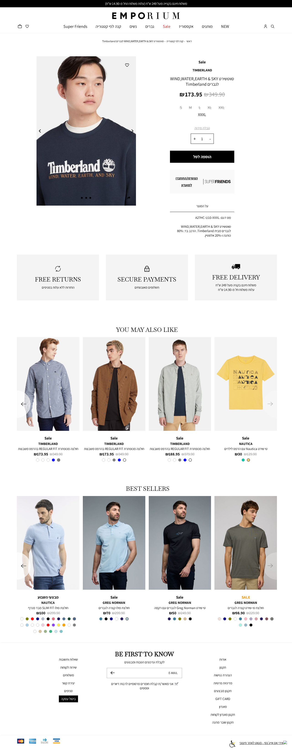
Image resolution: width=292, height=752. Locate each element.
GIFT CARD (222, 699)
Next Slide (132, 131)
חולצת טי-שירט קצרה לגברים (246, 608)
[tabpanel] (86, 131)
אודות (222, 659)
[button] (272, 26)
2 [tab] (86, 198)
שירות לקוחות (68, 667)
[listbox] (202, 111)
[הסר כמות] (210, 139)
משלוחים (68, 675)
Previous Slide (39, 131)
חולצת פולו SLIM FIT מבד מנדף (48, 608)
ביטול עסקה (68, 699)
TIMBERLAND (202, 70)
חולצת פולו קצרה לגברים (114, 608)
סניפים (68, 691)
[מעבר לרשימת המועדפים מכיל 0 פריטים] (27, 26)
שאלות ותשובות (68, 659)
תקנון (222, 667)
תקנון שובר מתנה (223, 722)
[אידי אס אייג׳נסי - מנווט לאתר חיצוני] (263, 745)
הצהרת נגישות (223, 675)
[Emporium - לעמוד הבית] (146, 13)
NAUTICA (246, 444)
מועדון (223, 706)
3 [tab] (82, 198)
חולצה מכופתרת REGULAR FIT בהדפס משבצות (180, 449)
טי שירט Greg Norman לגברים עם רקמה (180, 608)
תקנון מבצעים (223, 691)
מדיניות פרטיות (223, 683)
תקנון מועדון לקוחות (223, 714)
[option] (180, 108)
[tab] (202, 206)
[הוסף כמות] (194, 139)
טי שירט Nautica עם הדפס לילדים (245, 449)
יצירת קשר (68, 683)
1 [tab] (90, 198)
